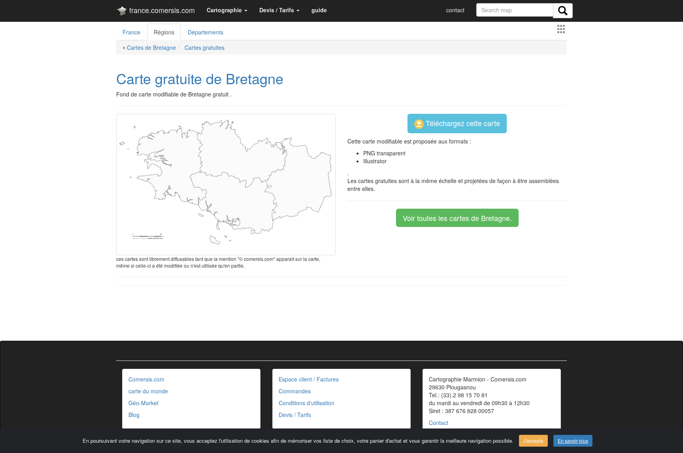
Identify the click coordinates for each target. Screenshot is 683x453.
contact (455, 10)
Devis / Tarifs (295, 415)
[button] (227, 10)
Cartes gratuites (204, 47)
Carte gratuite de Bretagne (199, 78)
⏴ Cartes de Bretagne (149, 47)
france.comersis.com (161, 10)
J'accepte (533, 440)
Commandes (295, 391)
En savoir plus (573, 440)
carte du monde (148, 391)
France (131, 32)
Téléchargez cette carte (462, 123)
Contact (438, 423)
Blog (134, 415)
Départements (205, 32)
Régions (164, 32)
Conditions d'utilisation (306, 403)
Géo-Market (143, 403)
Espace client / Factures (309, 379)
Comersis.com (146, 379)
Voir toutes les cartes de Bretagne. (457, 218)
